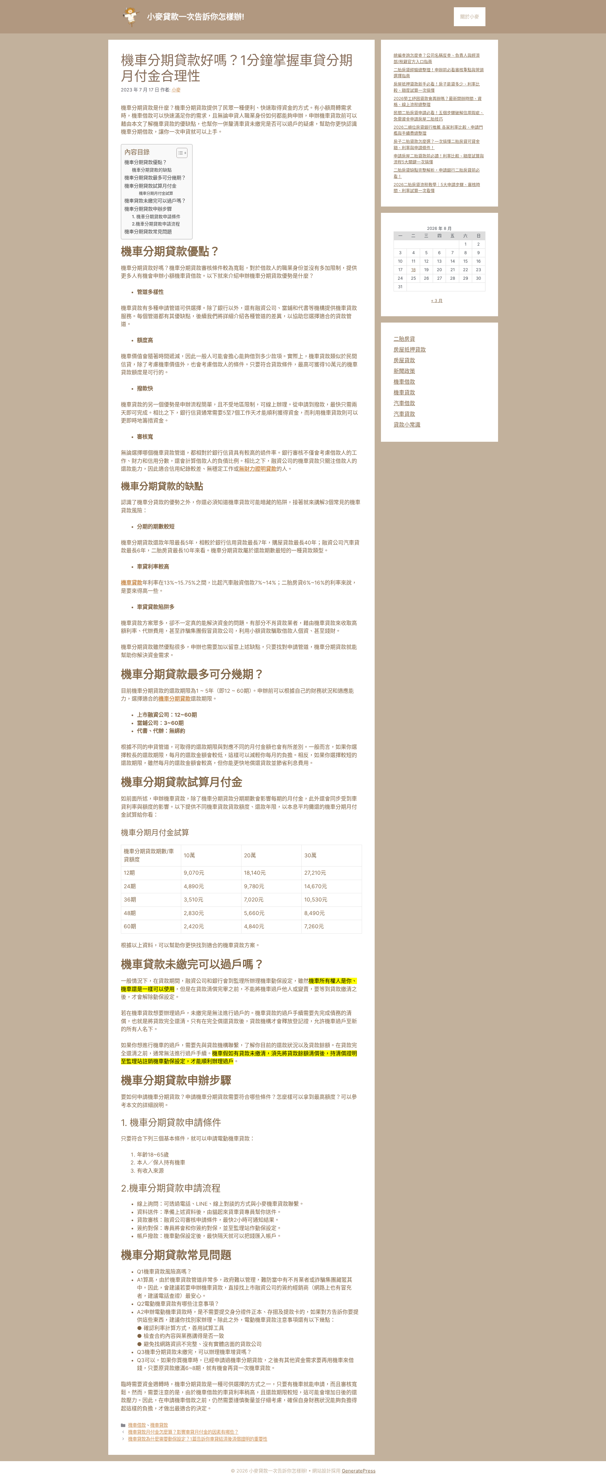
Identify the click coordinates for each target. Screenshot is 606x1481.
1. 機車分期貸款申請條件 (156, 216)
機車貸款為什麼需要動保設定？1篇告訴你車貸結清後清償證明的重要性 (197, 1439)
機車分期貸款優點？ (145, 162)
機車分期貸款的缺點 (152, 169)
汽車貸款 (404, 414)
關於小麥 (469, 17)
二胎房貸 (404, 339)
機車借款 (137, 1425)
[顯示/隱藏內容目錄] (179, 153)
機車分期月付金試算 (156, 193)
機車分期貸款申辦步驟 (148, 209)
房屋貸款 (404, 360)
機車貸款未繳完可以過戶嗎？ (155, 201)
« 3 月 (437, 300)
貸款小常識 (407, 425)
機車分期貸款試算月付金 (150, 186)
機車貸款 (159, 1425)
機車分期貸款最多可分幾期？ (155, 178)
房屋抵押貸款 (410, 350)
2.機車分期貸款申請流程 (156, 223)
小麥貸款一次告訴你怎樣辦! (195, 16)
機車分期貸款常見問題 (148, 232)
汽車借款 (404, 403)
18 (413, 269)
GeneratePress (359, 1471)
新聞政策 (404, 371)
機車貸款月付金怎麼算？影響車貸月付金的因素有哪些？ (183, 1432)
